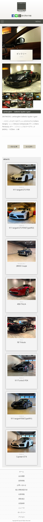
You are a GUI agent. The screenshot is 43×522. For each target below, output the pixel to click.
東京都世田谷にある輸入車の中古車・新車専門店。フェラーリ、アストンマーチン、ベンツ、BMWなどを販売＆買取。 (21, 7)
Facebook (13, 15)
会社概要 (21, 476)
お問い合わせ (21, 485)
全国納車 (21, 503)
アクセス (21, 517)
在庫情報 (21, 494)
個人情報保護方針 (21, 490)
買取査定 (21, 499)
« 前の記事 (13, 147)
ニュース (21, 508)
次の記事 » (29, 147)
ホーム (21, 472)
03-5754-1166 (26, 15)
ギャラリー (21, 512)
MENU (38, 21)
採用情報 (21, 481)
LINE (16, 15)
